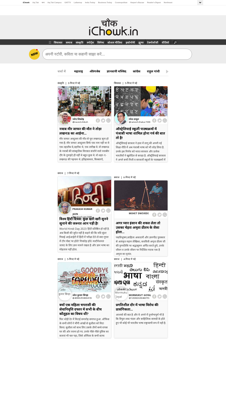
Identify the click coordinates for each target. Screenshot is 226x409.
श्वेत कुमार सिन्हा (80, 295)
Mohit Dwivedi (139, 213)
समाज (69, 42)
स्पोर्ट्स (90, 42)
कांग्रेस (136, 71)
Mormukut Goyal (140, 295)
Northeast (168, 2)
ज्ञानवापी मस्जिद (116, 71)
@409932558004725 (82, 297)
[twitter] (103, 120)
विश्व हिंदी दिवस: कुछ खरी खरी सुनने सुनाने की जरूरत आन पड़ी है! (83, 221)
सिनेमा (100, 42)
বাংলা (43, 2)
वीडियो (165, 42)
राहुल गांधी (153, 71)
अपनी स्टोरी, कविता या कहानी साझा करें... (75, 54)
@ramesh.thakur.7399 (139, 121)
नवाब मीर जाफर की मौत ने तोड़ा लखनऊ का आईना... (80, 131)
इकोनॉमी (130, 42)
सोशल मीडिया (115, 42)
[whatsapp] (108, 120)
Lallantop (78, 2)
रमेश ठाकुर (134, 119)
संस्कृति (79, 42)
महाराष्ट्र (78, 71)
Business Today (105, 2)
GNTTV (68, 2)
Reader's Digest (154, 2)
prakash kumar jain (82, 211)
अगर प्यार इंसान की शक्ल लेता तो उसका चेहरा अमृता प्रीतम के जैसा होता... (138, 227)
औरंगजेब (95, 71)
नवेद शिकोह (78, 119)
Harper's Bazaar (137, 2)
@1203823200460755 (139, 297)
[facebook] (98, 120)
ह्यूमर (141, 42)
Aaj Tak (35, 2)
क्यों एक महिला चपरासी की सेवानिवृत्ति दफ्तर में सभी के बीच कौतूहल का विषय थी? (80, 309)
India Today (90, 2)
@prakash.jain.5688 (82, 216)
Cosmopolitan (121, 2)
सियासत (58, 42)
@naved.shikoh (80, 121)
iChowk (26, 2)
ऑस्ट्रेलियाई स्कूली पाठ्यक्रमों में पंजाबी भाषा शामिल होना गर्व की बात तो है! (140, 133)
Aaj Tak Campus (54, 2)
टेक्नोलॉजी (152, 42)
